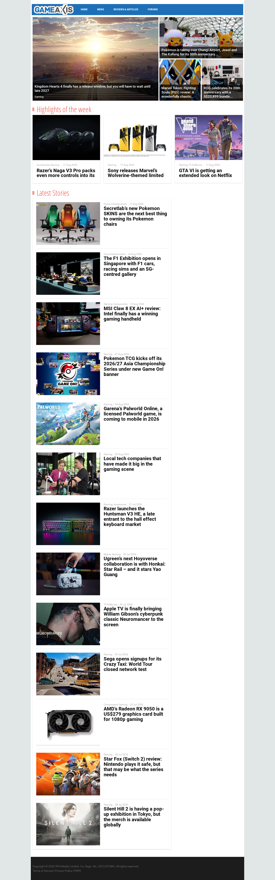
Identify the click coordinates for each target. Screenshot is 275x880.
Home (84, 9)
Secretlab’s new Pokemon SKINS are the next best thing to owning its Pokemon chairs (135, 216)
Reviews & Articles (126, 9)
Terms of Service (43, 870)
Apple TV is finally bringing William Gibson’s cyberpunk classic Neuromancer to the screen (133, 616)
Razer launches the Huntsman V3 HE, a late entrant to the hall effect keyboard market (130, 516)
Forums (153, 9)
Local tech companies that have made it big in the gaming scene (132, 464)
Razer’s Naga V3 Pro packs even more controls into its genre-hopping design (66, 175)
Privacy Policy (63, 870)
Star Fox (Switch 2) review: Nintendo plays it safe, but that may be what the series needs (133, 767)
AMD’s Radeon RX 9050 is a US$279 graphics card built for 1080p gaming (133, 714)
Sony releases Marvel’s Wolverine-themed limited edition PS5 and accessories (136, 178)
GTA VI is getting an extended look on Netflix (205, 173)
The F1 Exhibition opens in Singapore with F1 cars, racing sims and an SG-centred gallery (132, 266)
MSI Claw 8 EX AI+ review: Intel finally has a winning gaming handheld (132, 314)
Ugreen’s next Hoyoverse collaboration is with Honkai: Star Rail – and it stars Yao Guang (134, 566)
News (100, 9)
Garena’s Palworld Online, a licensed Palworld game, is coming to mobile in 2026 (133, 414)
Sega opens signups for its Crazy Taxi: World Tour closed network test (132, 664)
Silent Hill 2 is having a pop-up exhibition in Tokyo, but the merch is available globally (134, 817)
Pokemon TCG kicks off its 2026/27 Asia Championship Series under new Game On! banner (134, 366)
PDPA (77, 870)
